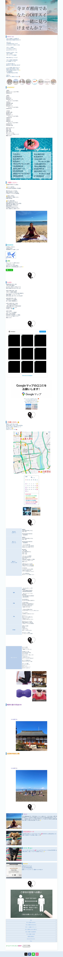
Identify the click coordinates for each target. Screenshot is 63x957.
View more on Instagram (27, 375)
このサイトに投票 (26, 945)
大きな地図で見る (14, 719)
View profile (42, 331)
